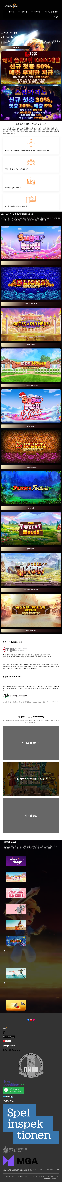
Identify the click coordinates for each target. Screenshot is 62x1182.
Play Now (15, 47)
